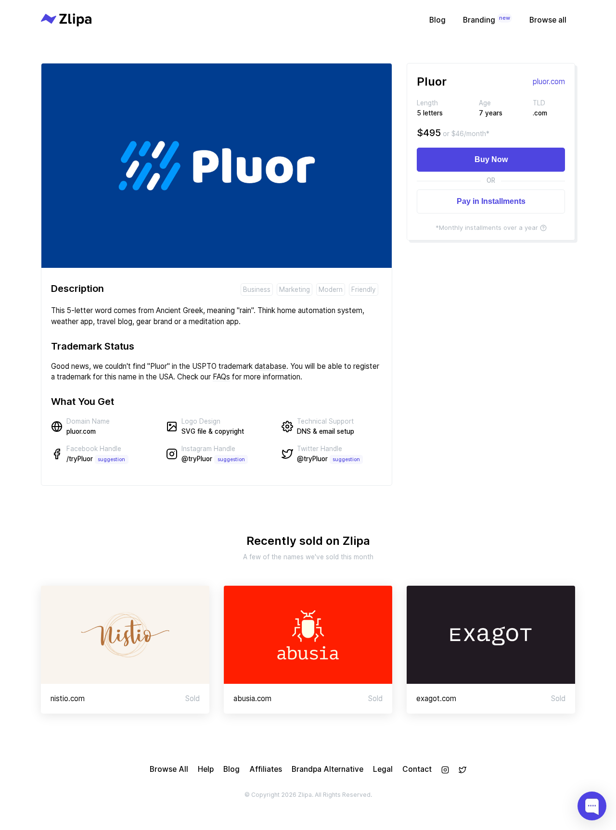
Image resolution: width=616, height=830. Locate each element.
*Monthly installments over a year (487, 227)
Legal (383, 769)
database (270, 366)
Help (206, 769)
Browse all (547, 20)
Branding (486, 19)
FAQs (221, 376)
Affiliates (265, 769)
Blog (437, 20)
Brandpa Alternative (327, 769)
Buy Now (491, 159)
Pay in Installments (491, 201)
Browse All (169, 769)
